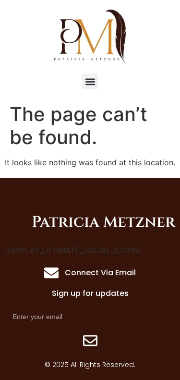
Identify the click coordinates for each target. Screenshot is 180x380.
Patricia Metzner (103, 222)
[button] (90, 81)
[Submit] (90, 340)
